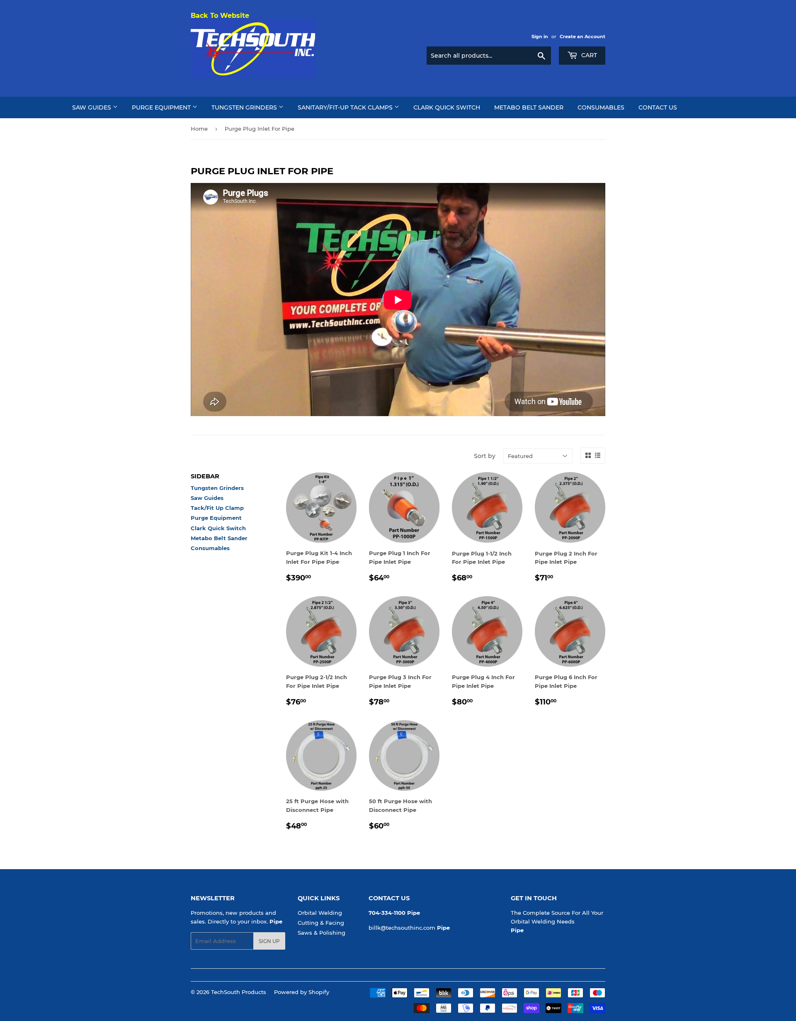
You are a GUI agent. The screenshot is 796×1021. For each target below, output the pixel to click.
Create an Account (582, 36)
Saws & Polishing (321, 932)
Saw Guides (92, 107)
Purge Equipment (162, 107)
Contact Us (657, 107)
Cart (588, 55)
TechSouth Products (238, 992)
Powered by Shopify (301, 992)
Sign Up (269, 941)
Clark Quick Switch (446, 107)
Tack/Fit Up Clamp (217, 507)
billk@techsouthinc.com (402, 927)
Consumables (601, 107)
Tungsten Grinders (245, 107)
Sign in (539, 36)
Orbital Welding (320, 912)
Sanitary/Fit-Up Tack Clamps (346, 107)
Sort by (484, 456)
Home (199, 128)
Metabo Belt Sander (528, 107)
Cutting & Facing (321, 922)
